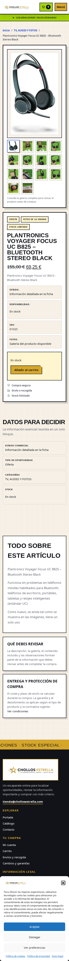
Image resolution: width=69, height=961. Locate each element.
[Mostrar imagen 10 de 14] (27, 174)
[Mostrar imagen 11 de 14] (41, 174)
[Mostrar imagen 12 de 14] (55, 174)
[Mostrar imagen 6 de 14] (27, 160)
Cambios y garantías (16, 863)
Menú (61, 7)
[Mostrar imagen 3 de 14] (41, 146)
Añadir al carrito (26, 370)
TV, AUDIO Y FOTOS (25, 30)
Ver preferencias (34, 947)
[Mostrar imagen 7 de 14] (41, 160)
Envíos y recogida (14, 857)
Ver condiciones (17, 711)
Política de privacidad (38, 956)
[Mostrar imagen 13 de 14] (13, 188)
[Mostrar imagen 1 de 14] (13, 146)
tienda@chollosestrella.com (23, 801)
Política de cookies (15, 956)
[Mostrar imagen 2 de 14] (27, 146)
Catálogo (8, 823)
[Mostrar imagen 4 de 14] (55, 146)
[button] (63, 883)
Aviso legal (57, 956)
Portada (8, 817)
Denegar (34, 937)
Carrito (7, 851)
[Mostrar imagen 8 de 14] (55, 160)
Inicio (6, 30)
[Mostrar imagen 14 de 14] (27, 188)
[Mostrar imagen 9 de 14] (13, 174)
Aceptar (35, 927)
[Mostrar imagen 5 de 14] (13, 160)
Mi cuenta (9, 845)
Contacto (8, 829)
